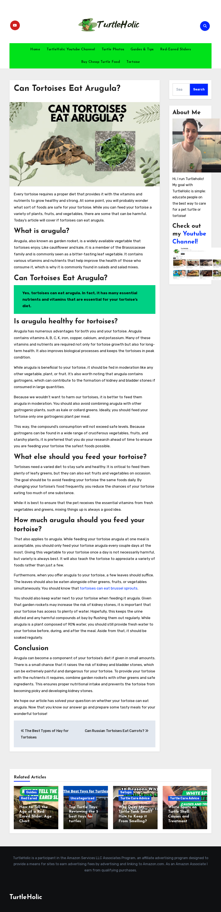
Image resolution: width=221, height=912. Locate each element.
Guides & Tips (142, 49)
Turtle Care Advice (135, 798)
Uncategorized (82, 798)
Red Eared (29, 798)
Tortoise (133, 62)
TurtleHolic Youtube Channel (71, 49)
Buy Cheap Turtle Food (100, 62)
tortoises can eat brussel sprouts (108, 588)
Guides (31, 792)
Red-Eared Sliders (175, 49)
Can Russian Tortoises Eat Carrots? (115, 731)
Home (35, 49)
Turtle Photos (113, 49)
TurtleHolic (25, 897)
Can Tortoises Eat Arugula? (67, 89)
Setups (126, 792)
